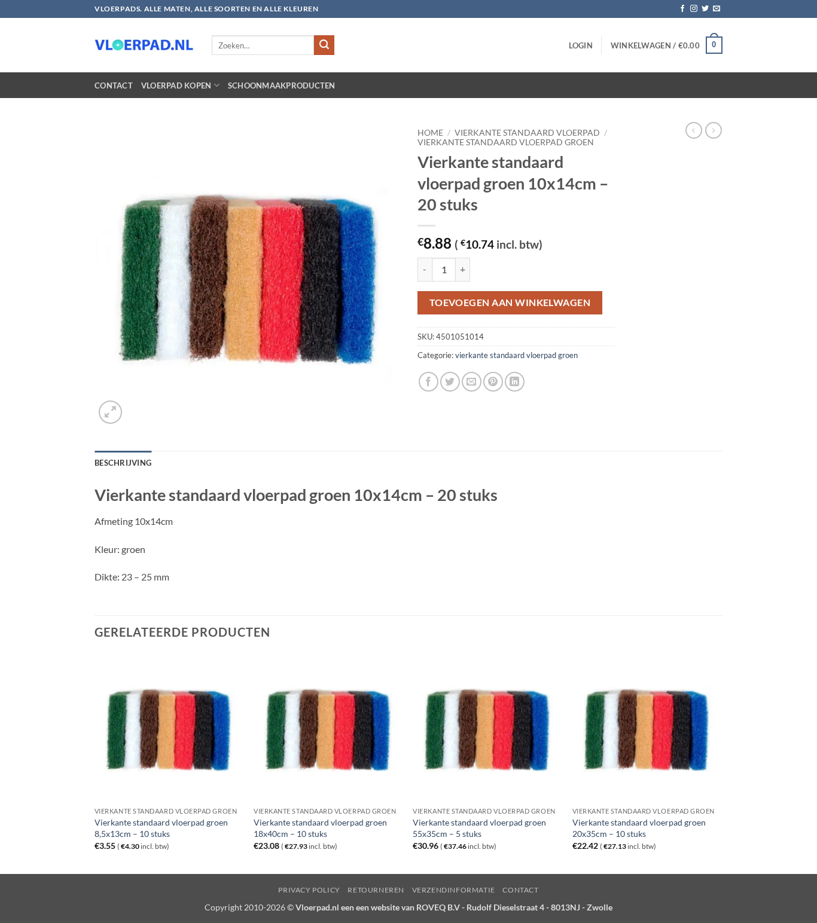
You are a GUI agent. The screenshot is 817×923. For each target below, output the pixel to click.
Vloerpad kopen (176, 85)
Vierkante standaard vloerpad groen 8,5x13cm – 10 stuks (161, 828)
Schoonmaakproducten (282, 85)
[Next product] (693, 130)
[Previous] (95, 763)
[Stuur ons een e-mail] (716, 9)
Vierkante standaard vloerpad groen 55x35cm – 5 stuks (479, 828)
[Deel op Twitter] (450, 382)
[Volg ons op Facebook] (682, 9)
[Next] (719, 763)
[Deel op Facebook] (428, 382)
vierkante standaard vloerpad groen (505, 142)
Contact (113, 85)
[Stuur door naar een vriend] (471, 382)
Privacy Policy (309, 889)
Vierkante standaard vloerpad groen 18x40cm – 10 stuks (320, 828)
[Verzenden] (324, 45)
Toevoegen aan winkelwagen (510, 302)
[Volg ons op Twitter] (705, 9)
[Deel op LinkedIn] (515, 382)
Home (430, 132)
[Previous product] (713, 130)
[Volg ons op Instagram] (693, 9)
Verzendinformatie (453, 889)
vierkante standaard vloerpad (527, 132)
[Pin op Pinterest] (493, 382)
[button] (581, 45)
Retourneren (375, 889)
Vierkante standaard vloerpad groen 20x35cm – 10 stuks (639, 828)
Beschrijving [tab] (122, 462)
